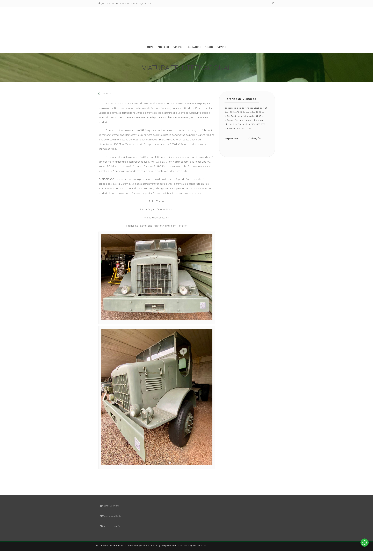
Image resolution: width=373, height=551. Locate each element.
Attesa (187, 545)
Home (150, 47)
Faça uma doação (111, 526)
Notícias (209, 47)
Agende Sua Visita (110, 505)
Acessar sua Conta (112, 516)
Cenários (177, 47)
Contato (221, 47)
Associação (163, 47)
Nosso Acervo (194, 47)
